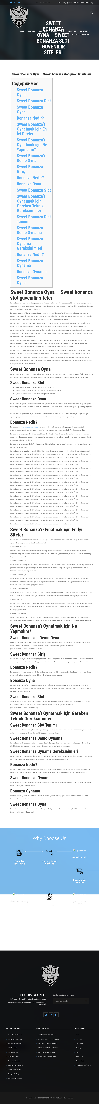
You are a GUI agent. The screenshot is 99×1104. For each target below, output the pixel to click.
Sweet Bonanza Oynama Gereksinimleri (30, 243)
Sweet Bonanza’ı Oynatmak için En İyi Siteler (32, 129)
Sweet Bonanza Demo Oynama (30, 230)
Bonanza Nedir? (30, 118)
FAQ (62, 31)
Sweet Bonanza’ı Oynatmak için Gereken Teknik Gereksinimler (31, 203)
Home (21, 31)
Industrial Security (14, 1069)
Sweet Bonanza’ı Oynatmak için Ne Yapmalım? (32, 144)
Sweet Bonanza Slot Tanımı (34, 219)
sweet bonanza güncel (30, 427)
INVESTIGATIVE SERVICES (47, 1056)
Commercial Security (15, 1078)
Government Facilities (15, 1065)
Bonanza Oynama (32, 271)
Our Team (43, 31)
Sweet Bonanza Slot (34, 100)
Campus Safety (13, 1074)
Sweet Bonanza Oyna (30, 92)
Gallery (54, 31)
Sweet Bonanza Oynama (30, 263)
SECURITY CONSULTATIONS (47, 1043)
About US (72, 31)
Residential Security (15, 1043)
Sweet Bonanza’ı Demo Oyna (31, 158)
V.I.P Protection (13, 1048)
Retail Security (13, 1052)
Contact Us (84, 31)
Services (31, 31)
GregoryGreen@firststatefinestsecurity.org (78, 2)
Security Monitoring (15, 1039)
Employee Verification (80, 35)
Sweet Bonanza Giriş (30, 169)
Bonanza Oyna (29, 183)
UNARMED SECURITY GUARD (48, 1039)
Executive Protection (15, 1035)
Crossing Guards (14, 1061)
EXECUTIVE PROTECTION (46, 1052)
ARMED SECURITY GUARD (47, 1035)
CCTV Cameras (13, 1056)
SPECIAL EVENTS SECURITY (47, 1048)
